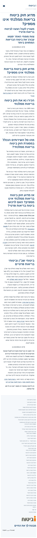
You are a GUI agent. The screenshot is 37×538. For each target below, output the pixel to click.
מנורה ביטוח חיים (32, 500)
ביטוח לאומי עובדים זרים (14, 382)
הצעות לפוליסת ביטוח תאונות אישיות (27, 409)
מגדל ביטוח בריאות (31, 488)
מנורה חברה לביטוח (31, 495)
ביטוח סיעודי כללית (31, 436)
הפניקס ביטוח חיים (31, 457)
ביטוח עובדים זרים (31, 404)
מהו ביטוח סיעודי (32, 448)
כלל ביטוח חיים (32, 480)
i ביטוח (32, 5)
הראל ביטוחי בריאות (31, 470)
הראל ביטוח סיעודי (31, 467)
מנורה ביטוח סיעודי (31, 503)
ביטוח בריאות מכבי (31, 402)
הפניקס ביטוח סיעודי (31, 460)
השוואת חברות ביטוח (31, 450)
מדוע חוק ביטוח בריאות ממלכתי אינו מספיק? (25, 417)
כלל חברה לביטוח (31, 475)
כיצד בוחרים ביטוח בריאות (29, 414)
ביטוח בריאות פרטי (28, 302)
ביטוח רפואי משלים (16, 279)
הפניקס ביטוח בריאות (31, 455)
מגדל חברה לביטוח (31, 485)
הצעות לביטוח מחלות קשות (29, 407)
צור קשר (34, 509)
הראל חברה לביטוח (31, 462)
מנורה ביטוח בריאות (31, 498)
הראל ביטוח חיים (32, 465)
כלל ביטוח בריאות (31, 477)
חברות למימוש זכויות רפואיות (29, 412)
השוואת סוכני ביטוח (31, 472)
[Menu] (4, 6)
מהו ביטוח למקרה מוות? (30, 431)
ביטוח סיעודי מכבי (31, 438)
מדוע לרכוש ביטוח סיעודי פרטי (29, 443)
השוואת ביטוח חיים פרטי (30, 424)
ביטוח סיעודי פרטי (10, 379)
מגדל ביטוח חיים (32, 490)
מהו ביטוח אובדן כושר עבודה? (29, 429)
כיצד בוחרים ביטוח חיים (30, 426)
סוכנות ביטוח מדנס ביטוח (30, 505)
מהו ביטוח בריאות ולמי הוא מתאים (28, 422)
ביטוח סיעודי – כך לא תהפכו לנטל (28, 441)
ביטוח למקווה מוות (28, 382)
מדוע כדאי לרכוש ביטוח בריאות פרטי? (27, 420)
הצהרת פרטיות (32, 512)
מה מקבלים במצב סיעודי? (29, 446)
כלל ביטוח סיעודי (32, 482)
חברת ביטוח (21, 321)
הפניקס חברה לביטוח (31, 452)
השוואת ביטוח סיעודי (31, 433)
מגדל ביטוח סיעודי (31, 493)
